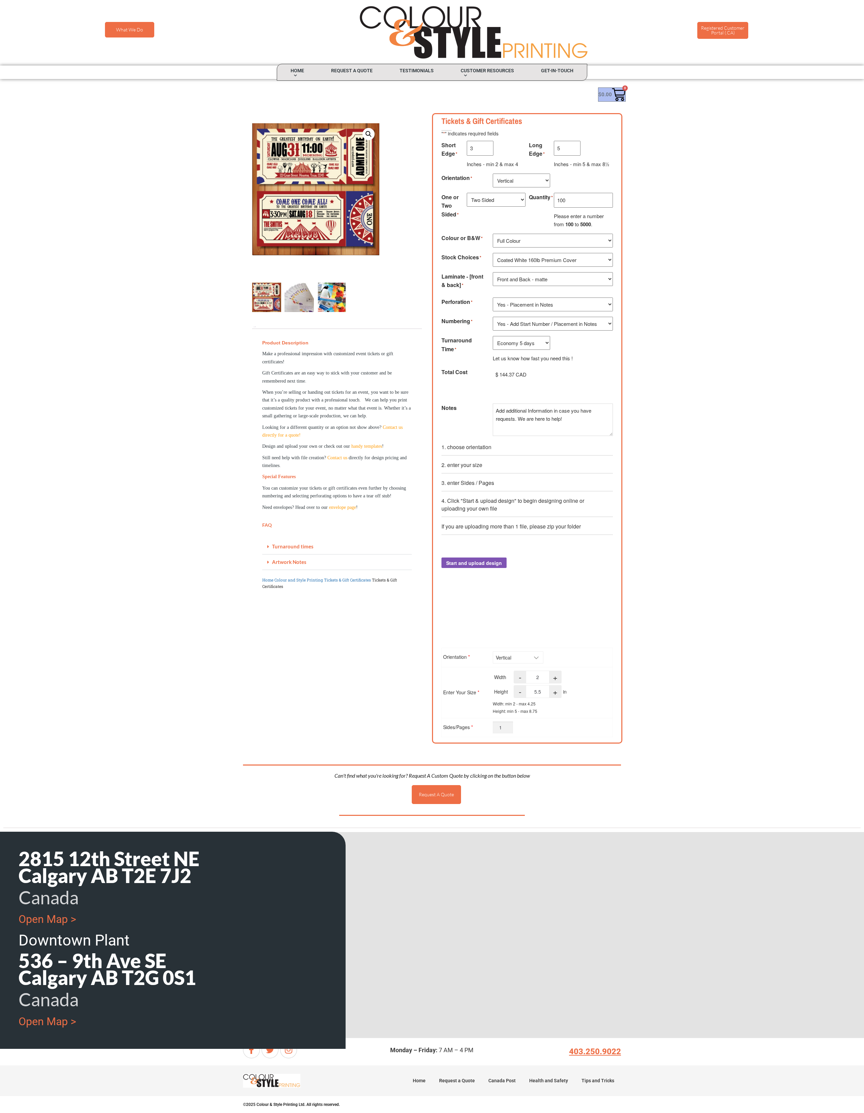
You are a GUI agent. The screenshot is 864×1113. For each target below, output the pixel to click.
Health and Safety (548, 1080)
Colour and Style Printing (298, 580)
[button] (368, 134)
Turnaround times (293, 546)
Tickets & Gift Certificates (347, 580)
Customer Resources (487, 70)
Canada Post (502, 1080)
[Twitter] (270, 1049)
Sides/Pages (458, 727)
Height (501, 691)
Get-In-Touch (557, 70)
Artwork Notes (289, 562)
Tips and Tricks (598, 1080)
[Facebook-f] (251, 1049)
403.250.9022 (595, 1051)
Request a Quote (352, 70)
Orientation (456, 656)
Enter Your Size (461, 692)
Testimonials (417, 70)
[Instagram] (288, 1049)
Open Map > (47, 919)
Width (500, 677)
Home (297, 70)
